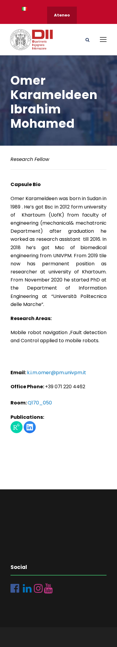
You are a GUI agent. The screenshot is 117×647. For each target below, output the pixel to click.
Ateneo (62, 15)
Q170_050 (40, 402)
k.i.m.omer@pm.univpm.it (56, 372)
